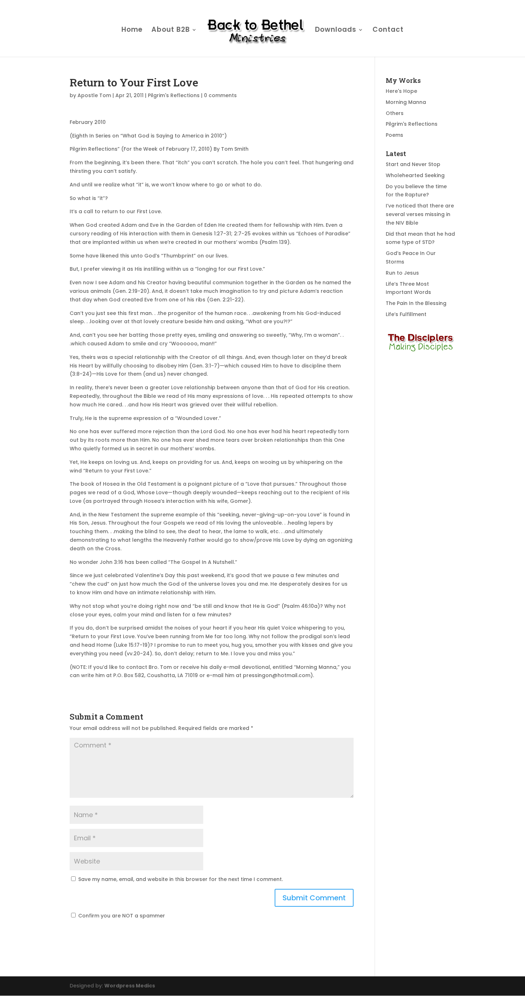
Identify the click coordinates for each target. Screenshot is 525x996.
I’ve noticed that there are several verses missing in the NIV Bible (420, 214)
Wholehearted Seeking (415, 175)
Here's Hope (401, 91)
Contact (388, 30)
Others (395, 113)
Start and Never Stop (413, 164)
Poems (394, 135)
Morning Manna (406, 102)
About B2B (170, 30)
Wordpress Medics (129, 985)
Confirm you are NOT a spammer (121, 915)
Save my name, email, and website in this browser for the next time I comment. (180, 879)
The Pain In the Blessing (416, 303)
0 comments (220, 95)
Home (131, 30)
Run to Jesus (402, 272)
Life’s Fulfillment (406, 314)
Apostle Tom (94, 95)
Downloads (335, 30)
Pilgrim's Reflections (174, 95)
